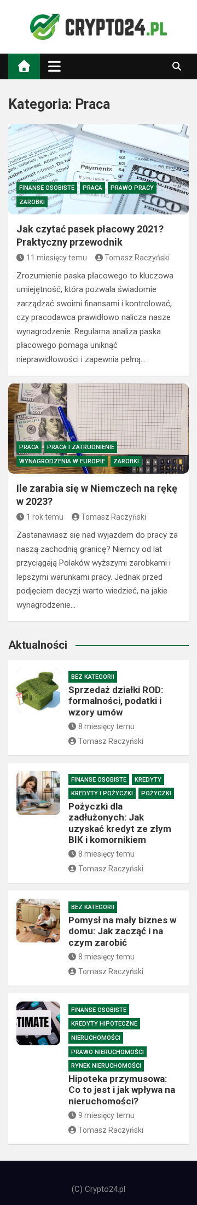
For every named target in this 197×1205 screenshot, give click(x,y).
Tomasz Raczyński (137, 257)
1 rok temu (44, 517)
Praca (92, 187)
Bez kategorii (92, 676)
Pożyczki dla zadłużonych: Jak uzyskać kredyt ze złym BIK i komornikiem (119, 823)
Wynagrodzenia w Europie (62, 461)
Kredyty (148, 779)
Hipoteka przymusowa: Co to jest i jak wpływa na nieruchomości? (121, 1090)
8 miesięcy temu (106, 726)
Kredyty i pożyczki (102, 793)
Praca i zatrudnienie (80, 447)
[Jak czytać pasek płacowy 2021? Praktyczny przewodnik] (98, 169)
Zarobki (32, 202)
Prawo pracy (132, 187)
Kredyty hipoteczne (104, 1023)
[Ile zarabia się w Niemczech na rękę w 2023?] (98, 428)
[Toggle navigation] (54, 66)
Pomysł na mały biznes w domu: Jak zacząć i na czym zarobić (122, 931)
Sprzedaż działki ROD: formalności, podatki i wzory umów (115, 701)
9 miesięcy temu (106, 1115)
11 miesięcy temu (56, 257)
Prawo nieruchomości (107, 1052)
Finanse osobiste (46, 187)
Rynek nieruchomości (106, 1065)
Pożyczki (156, 793)
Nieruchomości (95, 1037)
